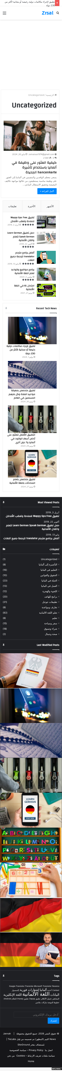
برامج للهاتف (50, 596)
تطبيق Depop (34, 999)
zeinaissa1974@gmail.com (41, 154)
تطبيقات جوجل (49, 602)
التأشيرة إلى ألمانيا (48, 564)
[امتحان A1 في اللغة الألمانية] (46, 290)
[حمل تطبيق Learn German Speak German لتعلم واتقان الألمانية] (46, 237)
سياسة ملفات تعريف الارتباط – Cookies (35, 1055)
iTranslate (29, 986)
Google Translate (16, 986)
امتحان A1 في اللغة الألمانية (24, 287)
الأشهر (50, 206)
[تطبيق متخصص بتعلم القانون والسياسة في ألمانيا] (31, 670)
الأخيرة (31, 206)
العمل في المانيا (49, 586)
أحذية (49, 990)
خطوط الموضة (53, 1002)
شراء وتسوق (50, 628)
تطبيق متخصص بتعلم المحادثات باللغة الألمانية (22, 481)
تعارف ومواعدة (49, 607)
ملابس (38, 1002)
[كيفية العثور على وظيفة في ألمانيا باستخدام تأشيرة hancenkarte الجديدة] (30, 136)
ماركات (44, 1002)
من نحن (11, 1055)
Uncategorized (49, 559)
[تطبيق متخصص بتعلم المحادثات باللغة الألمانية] (32, 463)
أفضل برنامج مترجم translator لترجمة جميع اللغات (22, 256)
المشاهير (55, 999)
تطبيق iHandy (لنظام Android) (16, 999)
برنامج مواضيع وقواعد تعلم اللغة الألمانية (22, 271)
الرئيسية (50, 95)
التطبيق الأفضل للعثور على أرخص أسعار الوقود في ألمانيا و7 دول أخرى (21, 439)
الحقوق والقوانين (48, 575)
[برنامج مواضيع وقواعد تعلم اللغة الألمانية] (46, 274)
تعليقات (12, 206)
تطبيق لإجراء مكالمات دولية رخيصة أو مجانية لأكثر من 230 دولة (21, 350)
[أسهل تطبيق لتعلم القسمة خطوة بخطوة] (31, 879)
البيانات (54, 994)
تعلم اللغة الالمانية (48, 612)
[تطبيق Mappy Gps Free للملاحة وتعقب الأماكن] (46, 222)
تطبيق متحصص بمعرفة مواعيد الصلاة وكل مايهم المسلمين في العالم (22, 394)
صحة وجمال (51, 634)
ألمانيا (43, 990)
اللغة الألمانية (36, 994)
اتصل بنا (49, 1050)
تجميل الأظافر (46, 999)
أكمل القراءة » (47, 191)
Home (31, 1061)
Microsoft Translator (42, 986)
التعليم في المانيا (49, 569)
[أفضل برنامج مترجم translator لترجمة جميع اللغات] (46, 257)
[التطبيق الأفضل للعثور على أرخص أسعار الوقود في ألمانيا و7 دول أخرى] (32, 419)
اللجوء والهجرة (50, 591)
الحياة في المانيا (49, 580)
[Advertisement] (31, 56)
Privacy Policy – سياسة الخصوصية (26, 1050)
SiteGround (24, 1044)
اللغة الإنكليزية (12, 994)
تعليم (54, 618)
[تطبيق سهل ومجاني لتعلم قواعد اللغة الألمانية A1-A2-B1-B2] (31, 914)
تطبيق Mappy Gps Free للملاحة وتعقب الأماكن (22, 219)
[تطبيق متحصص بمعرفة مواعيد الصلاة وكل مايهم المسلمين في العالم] (32, 375)
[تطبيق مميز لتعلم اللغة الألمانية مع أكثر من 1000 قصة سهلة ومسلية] (31, 949)
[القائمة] (4, 14)
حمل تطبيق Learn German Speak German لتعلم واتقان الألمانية (20, 237)
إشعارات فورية (29, 990)
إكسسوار (15, 990)
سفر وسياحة (50, 623)
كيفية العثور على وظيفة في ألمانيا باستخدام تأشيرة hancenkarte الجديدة (34, 167)
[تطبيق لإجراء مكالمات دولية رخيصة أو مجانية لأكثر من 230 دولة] (32, 330)
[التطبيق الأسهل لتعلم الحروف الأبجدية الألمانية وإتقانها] (31, 845)
